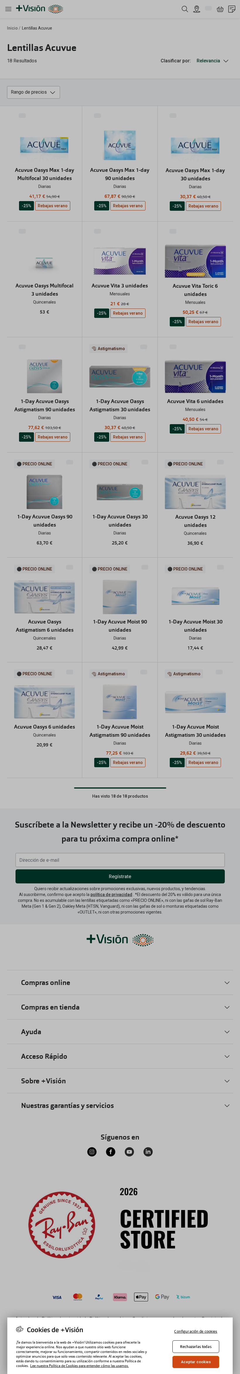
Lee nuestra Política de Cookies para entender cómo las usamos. (79, 1365)
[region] (120, 1346)
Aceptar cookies (196, 1362)
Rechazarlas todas (195, 1346)
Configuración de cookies (195, 1331)
